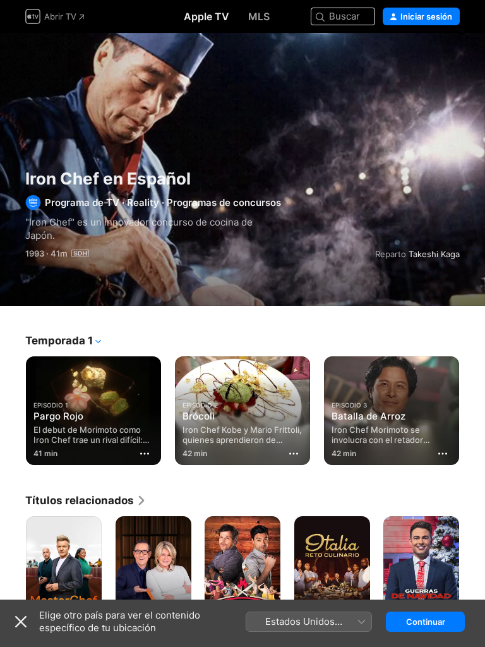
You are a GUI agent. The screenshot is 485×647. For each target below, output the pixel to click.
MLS (259, 16)
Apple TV (206, 16)
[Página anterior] (12, 408)
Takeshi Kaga (434, 254)
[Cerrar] (21, 621)
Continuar (425, 622)
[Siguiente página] (472, 408)
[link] (86, 500)
